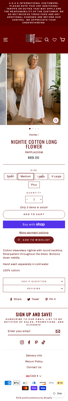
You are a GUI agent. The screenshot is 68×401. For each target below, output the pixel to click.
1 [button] (30, 129)
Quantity (34, 193)
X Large (56, 176)
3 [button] (36, 129)
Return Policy (34, 361)
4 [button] (39, 129)
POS (18, 398)
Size (34, 170)
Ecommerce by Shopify (39, 398)
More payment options (34, 232)
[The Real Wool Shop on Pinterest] (36, 342)
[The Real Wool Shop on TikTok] (43, 342)
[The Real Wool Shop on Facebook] (29, 342)
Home (33, 134)
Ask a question (34, 281)
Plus (34, 184)
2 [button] (33, 129)
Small (10, 176)
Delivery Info (34, 355)
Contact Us (34, 367)
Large (41, 176)
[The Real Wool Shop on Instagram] (22, 342)
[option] (34, 13)
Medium (26, 176)
